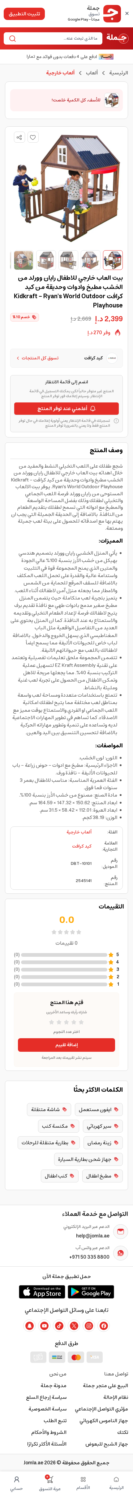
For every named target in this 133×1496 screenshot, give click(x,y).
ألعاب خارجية (79, 832)
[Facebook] (103, 1326)
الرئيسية (118, 73)
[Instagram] (88, 1326)
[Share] (19, 137)
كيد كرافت (82, 846)
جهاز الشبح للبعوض (106, 1444)
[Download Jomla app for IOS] (42, 1292)
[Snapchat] (29, 1326)
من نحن (57, 1374)
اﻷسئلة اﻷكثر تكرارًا (46, 1444)
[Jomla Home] (117, 38)
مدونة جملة (53, 1385)
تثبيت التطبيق (24, 14)
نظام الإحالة (115, 1397)
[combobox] (58, 38)
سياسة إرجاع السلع (46, 1397)
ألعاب (92, 73)
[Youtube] (44, 1326)
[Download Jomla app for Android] (91, 1292)
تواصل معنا (116, 1374)
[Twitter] (73, 1326)
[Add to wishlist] (33, 137)
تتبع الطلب (55, 1420)
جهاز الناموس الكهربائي (103, 1420)
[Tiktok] (59, 1326)
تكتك (122, 1432)
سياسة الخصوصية (47, 1409)
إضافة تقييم (66, 1045)
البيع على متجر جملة (105, 1385)
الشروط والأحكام (48, 1432)
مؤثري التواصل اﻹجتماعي (101, 1409)
